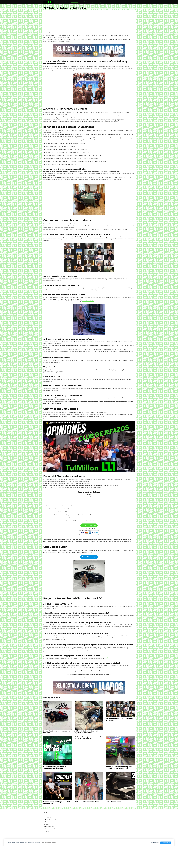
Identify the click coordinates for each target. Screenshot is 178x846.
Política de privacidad (50, 829)
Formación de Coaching (86, 2)
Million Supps (98, 2)
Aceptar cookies (166, 842)
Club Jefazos (74, 2)
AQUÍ (106, 658)
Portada (45, 33)
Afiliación (105, 2)
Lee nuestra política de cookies (49, 842)
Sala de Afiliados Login (89, 557)
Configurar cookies (154, 842)
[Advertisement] (89, 21)
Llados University (64, 2)
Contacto (132, 2)
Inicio (57, 2)
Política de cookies (49, 826)
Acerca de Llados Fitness (120, 2)
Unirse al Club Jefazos (89, 525)
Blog (111, 2)
